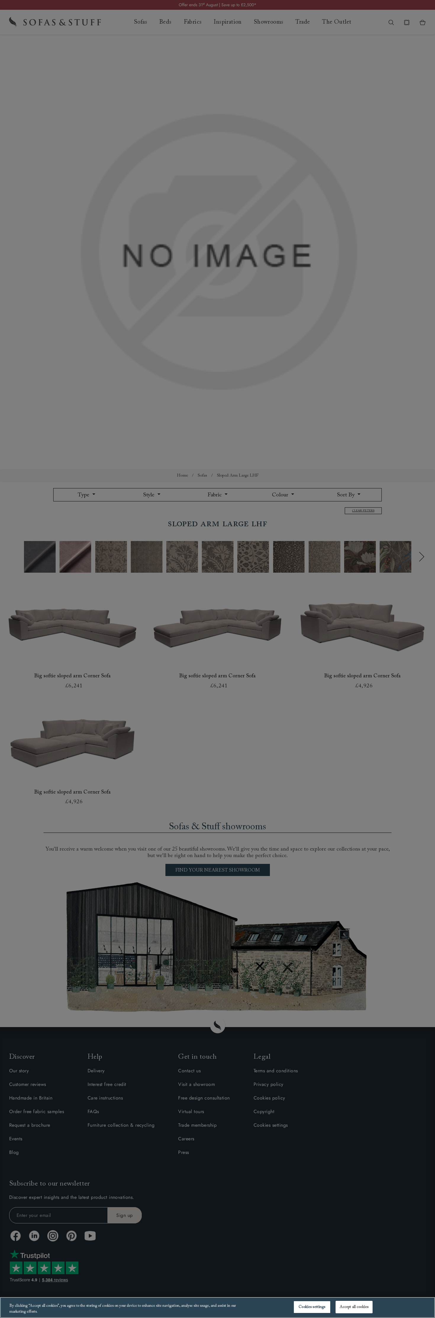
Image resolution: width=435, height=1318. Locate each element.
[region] (217, 1307)
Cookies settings (312, 1307)
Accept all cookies (354, 1307)
